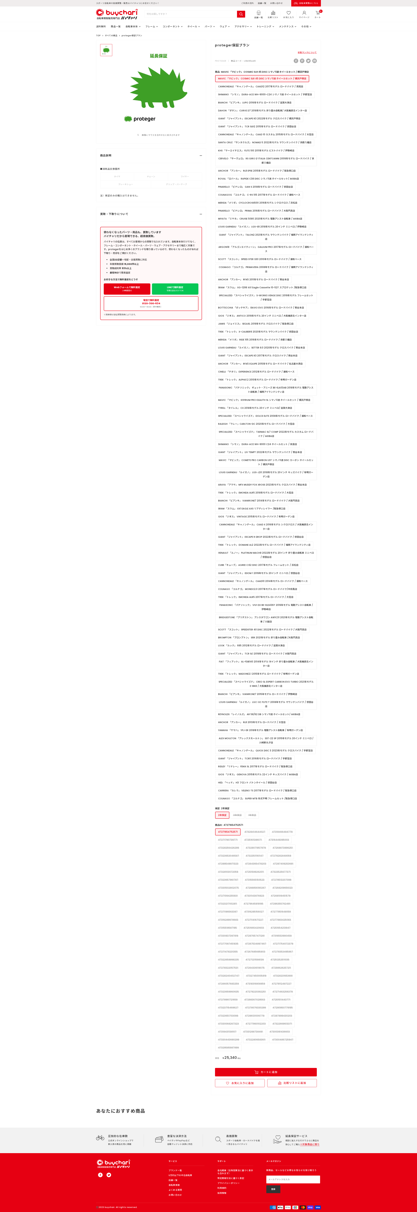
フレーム (150, 26)
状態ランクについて (307, 52)
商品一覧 (116, 26)
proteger (220, 61)
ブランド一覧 (175, 1170)
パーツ (208, 26)
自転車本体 (132, 26)
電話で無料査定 (151, 303)
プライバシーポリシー (228, 1183)
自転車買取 (174, 1185)
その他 (305, 26)
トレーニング (264, 26)
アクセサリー (242, 26)
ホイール (192, 26)
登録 (273, 1189)
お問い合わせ (276, 3)
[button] (240, 1083)
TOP (98, 35)
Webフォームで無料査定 (127, 289)
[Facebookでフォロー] (100, 1175)
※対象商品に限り (310, 1144)
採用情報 (221, 1193)
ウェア (223, 26)
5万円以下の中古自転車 (180, 1175)
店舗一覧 (262, 3)
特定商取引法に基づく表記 (230, 1178)
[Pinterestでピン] (302, 61)
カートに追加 (269, 1072)
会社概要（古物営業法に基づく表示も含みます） (235, 1172)
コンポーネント (171, 26)
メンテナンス (286, 26)
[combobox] (190, 14)
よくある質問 (175, 1190)
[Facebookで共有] (296, 61)
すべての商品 (111, 35)
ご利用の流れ (247, 3)
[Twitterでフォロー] (109, 1175)
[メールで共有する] (314, 61)
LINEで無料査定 (175, 289)
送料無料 (101, 26)
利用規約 (221, 1188)
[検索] (241, 14)
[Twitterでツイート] (308, 61)
